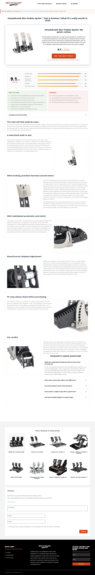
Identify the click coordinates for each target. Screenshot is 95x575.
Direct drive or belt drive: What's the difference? (60, 380)
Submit (83, 532)
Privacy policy (10, 555)
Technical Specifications (18, 115)
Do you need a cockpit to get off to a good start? (60, 391)
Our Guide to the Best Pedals (29, 11)
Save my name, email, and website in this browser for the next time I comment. (34, 527)
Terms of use (10, 558)
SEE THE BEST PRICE (64, 56)
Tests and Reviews (44, 3)
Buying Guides (61, 3)
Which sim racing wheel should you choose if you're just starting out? (62, 363)
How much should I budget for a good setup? (59, 397)
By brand (74, 3)
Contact (8, 552)
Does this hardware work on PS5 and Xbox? (58, 386)
